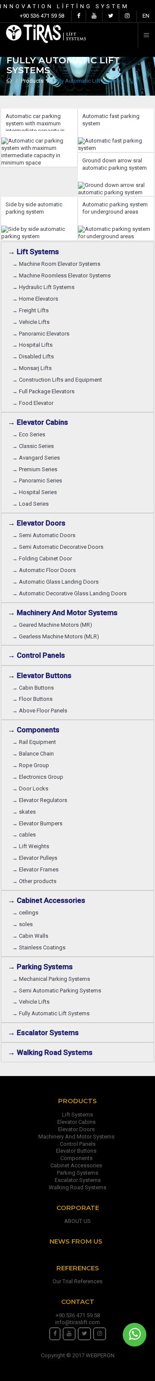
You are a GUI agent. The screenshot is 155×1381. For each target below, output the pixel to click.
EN (146, 15)
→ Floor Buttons (33, 699)
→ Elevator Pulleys (36, 858)
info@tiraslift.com (77, 1322)
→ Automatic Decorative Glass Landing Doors (70, 593)
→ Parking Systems (40, 966)
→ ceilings (26, 912)
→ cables (24, 834)
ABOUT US (77, 1221)
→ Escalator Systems (43, 1032)
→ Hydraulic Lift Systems (44, 287)
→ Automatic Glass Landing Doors (56, 582)
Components (77, 1158)
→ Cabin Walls (31, 936)
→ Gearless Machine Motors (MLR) (57, 636)
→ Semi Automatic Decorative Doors (59, 547)
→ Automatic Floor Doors (45, 570)
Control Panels (78, 1144)
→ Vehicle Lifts (32, 322)
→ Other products (34, 881)
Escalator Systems (78, 1180)
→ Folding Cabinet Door (43, 558)
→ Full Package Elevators (43, 391)
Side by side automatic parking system (34, 208)
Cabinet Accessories (77, 1165)
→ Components (35, 729)
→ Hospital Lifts (33, 345)
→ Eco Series (30, 434)
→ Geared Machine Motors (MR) (53, 625)
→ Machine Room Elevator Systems (57, 264)
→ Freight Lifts (31, 310)
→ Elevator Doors (38, 523)
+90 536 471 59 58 (42, 15)
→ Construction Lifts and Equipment (58, 379)
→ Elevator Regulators (41, 800)
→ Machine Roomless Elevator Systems (62, 275)
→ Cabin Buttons (34, 687)
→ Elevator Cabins (39, 422)
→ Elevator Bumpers (38, 823)
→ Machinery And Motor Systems (64, 612)
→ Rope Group (32, 765)
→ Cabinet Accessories (48, 900)
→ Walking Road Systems (50, 1052)
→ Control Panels (36, 655)
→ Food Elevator (32, 403)
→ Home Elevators (36, 298)
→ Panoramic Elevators (42, 333)
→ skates (24, 812)
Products (32, 81)
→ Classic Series (34, 446)
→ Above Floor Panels (41, 710)
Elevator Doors (77, 1129)
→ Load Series (31, 504)
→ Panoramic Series (38, 480)
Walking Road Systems (77, 1187)
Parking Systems (77, 1172)
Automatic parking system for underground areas (115, 208)
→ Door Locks (31, 788)
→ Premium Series (36, 469)
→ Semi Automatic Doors (45, 535)
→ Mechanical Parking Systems (52, 979)
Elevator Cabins (77, 1122)
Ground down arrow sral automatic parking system (114, 164)
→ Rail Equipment (34, 742)
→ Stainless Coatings (40, 947)
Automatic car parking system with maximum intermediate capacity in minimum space (35, 122)
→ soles (22, 924)
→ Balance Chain (34, 753)
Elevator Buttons (77, 1151)
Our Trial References (77, 1281)
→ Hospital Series (35, 492)
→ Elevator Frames (36, 869)
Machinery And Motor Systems (77, 1136)
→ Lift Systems (33, 251)
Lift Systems (77, 1114)
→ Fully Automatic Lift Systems (52, 1013)
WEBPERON (100, 1355)
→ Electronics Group (39, 777)
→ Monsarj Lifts (33, 368)
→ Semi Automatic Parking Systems (58, 990)
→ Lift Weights (32, 846)
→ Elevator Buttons (41, 675)
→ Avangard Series (37, 457)
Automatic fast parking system (111, 120)
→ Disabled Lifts (34, 356)
